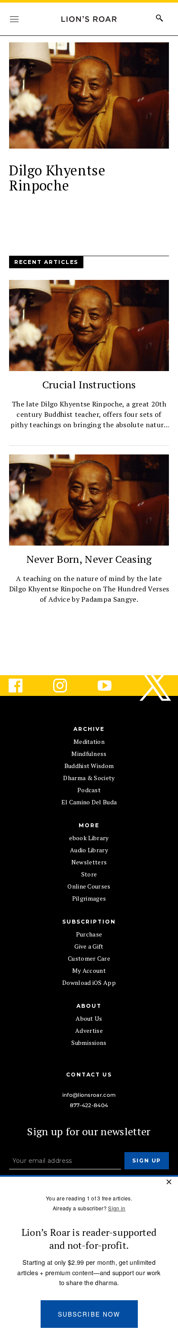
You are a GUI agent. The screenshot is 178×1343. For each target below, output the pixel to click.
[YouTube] (111, 685)
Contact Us (89, 1074)
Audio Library (89, 850)
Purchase (89, 934)
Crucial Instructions (89, 384)
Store (89, 874)
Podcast (89, 790)
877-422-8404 (89, 1105)
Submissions (89, 1042)
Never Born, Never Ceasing (89, 559)
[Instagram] (67, 685)
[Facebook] (22, 685)
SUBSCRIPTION (88, 921)
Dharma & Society (88, 778)
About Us (89, 1018)
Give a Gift (89, 946)
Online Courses (88, 886)
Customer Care (89, 958)
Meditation (89, 741)
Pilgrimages (89, 898)
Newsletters (89, 862)
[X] (156, 685)
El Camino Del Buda (89, 802)
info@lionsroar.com (89, 1095)
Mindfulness (89, 753)
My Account (89, 970)
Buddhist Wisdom (89, 766)
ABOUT (89, 1006)
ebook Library (88, 838)
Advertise (89, 1030)
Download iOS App (89, 982)
